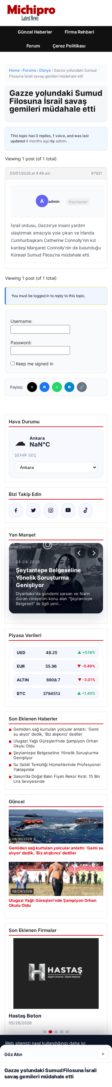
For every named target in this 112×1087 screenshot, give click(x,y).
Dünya (45, 70)
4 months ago (37, 141)
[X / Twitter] (33, 510)
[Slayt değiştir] (45, 1031)
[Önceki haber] (80, 553)
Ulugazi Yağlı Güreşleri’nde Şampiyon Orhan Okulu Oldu (55, 743)
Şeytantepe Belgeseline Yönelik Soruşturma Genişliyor (55, 755)
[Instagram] (51, 510)
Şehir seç (26, 455)
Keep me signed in (34, 363)
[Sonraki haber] (93, 553)
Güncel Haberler (35, 31)
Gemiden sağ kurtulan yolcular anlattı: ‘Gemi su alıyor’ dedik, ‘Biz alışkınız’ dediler (56, 732)
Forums (29, 70)
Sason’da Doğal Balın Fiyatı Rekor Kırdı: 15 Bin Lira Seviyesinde (56, 779)
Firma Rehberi (79, 31)
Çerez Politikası (69, 45)
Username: (21, 321)
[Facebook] (44, 387)
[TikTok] (85, 510)
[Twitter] (32, 387)
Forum (33, 45)
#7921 (96, 173)
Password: (21, 342)
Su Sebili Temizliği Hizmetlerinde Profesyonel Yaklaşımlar (56, 767)
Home (14, 70)
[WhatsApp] (57, 387)
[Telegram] (69, 387)
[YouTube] (68, 510)
